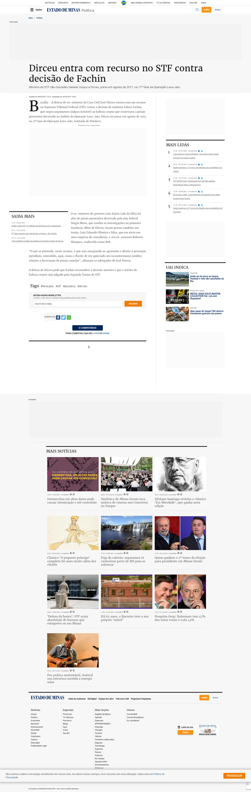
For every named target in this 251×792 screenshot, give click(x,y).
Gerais (34, 714)
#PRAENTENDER (102, 724)
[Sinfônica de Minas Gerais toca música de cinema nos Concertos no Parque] (126, 474)
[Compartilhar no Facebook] (58, 318)
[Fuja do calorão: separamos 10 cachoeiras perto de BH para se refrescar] (126, 533)
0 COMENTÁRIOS (87, 327)
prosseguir (234, 775)
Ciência (98, 736)
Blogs (65, 724)
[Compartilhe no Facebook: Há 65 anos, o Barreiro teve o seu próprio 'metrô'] (124, 612)
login (96, 333)
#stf (58, 286)
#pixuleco (69, 286)
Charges (98, 730)
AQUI (203, 3)
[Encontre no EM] (197, 10)
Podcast (98, 755)
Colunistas (35, 736)
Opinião (98, 717)
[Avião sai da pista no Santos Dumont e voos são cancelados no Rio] (177, 279)
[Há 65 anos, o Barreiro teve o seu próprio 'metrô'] (126, 592)
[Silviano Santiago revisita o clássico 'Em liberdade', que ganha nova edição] (180, 474)
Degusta (98, 743)
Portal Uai (67, 714)
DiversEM (35, 730)
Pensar (98, 752)
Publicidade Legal (39, 746)
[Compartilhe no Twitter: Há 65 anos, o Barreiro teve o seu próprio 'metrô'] (127, 612)
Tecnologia (100, 746)
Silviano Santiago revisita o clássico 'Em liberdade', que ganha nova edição (180, 502)
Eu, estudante (133, 720)
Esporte (63, 3)
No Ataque (99, 758)
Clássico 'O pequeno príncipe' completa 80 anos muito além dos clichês (71, 561)
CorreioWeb (132, 714)
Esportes (99, 749)
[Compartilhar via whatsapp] (69, 318)
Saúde (33, 733)
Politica (39, 18)
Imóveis (112, 3)
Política (88, 10)
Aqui (65, 727)
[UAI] (123, 2)
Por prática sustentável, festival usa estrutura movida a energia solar (70, 678)
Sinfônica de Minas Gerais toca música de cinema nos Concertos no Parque (124, 502)
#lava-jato (47, 286)
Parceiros (180, 3)
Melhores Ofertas (142, 3)
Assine (206, 9)
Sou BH (193, 3)
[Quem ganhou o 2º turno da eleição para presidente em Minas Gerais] (180, 533)
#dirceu (82, 286)
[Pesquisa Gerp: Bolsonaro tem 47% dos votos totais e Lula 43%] (180, 592)
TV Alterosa (163, 3)
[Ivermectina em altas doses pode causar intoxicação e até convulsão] (73, 474)
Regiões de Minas (103, 714)
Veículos (99, 3)
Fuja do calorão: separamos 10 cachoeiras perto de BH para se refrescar (123, 561)
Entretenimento (81, 3)
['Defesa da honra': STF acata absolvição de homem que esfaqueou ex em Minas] (73, 592)
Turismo (98, 733)
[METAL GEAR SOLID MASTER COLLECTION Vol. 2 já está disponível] (177, 296)
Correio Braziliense (135, 717)
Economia (35, 720)
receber (133, 303)
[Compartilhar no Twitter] (63, 318)
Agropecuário (101, 761)
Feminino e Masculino (104, 739)
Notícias (50, 3)
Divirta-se (99, 768)
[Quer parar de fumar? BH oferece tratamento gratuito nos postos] (177, 314)
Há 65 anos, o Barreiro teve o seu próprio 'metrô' (125, 618)
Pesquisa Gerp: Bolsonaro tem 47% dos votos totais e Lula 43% (180, 618)
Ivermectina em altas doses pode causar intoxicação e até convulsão (72, 500)
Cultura (34, 739)
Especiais (99, 720)
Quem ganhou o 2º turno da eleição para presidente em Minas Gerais (180, 559)
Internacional (37, 727)
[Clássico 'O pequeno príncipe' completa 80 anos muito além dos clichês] (73, 533)
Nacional (35, 724)
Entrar (217, 9)
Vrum (65, 730)
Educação (35, 743)
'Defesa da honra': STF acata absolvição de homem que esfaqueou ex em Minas (67, 619)
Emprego (99, 727)
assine (106, 333)
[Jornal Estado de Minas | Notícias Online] (63, 10)
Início (31, 18)
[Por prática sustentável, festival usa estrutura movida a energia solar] (73, 650)
